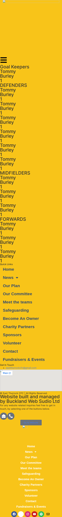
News (8, 277)
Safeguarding (16, 310)
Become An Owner (21, 318)
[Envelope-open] (3, 416)
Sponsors (12, 335)
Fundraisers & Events (24, 359)
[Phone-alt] (10, 416)
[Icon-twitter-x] (21, 514)
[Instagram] (28, 514)
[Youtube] (34, 514)
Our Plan (11, 286)
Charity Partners (19, 327)
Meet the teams (17, 302)
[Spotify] (41, 514)
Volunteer (12, 343)
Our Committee (17, 294)
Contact (10, 351)
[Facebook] (14, 514)
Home (8, 269)
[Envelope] (48, 514)
